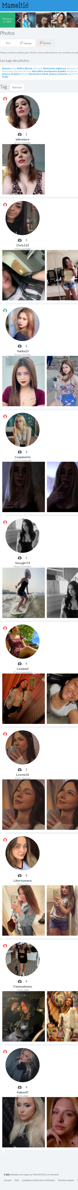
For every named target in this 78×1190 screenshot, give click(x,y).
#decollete (37, 71)
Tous (8, 42)
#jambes (18, 71)
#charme (62, 73)
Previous (18, 20)
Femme (46, 43)
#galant (72, 73)
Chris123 (22, 245)
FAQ (16, 1180)
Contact (8, 1180)
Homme (27, 43)
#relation (16, 73)
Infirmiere (22, 139)
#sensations (8, 71)
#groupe (71, 68)
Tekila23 (22, 351)
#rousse (27, 71)
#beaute (6, 68)
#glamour (61, 68)
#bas (14, 68)
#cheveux (37, 68)
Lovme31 (22, 774)
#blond (24, 73)
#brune (28, 68)
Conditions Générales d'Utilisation (38, 1180)
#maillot (62, 71)
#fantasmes (49, 68)
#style (45, 73)
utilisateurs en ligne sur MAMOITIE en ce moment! (31, 1174)
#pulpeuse (72, 71)
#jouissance (35, 73)
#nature (53, 73)
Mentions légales (66, 1180)
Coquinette (23, 457)
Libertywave (23, 880)
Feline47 (22, 1092)
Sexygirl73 (22, 563)
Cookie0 (22, 668)
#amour (6, 73)
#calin (5, 76)
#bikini (20, 68)
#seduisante (50, 71)
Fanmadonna (22, 986)
